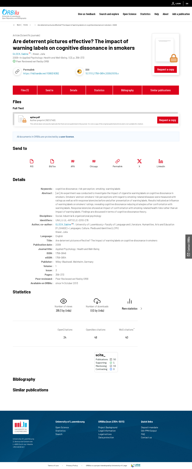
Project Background (107, 427)
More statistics (129, 308)
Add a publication (181, 14)
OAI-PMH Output (149, 430)
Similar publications (160, 90)
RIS (31, 166)
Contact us (146, 437)
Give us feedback (86, 14)
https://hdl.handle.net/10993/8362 (41, 73)
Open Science (129, 14)
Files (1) (25, 90)
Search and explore (109, 14)
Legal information (107, 430)
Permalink (117, 166)
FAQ (143, 434)
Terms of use (53, 465)
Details (73, 90)
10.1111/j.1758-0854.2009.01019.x (102, 73)
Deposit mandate (149, 427)
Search (59, 434)
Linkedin (161, 166)
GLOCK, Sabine (64, 224)
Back (19, 25)
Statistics (145, 14)
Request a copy (165, 69)
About (165, 14)
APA (73, 166)
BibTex (52, 166)
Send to (49, 90)
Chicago (94, 166)
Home (25, 25)
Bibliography (127, 90)
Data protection (106, 437)
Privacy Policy (72, 465)
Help (156, 14)
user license (67, 136)
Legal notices (105, 434)
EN (187, 3)
